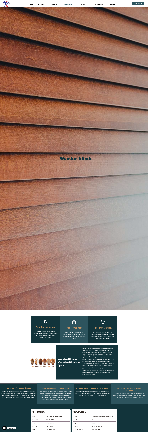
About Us (54, 4)
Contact (112, 4)
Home (31, 4)
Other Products (97, 4)
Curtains (82, 4)
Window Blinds (67, 4)
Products (41, 4)
